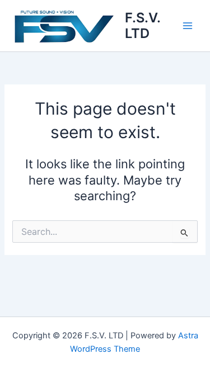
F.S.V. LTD (142, 25)
